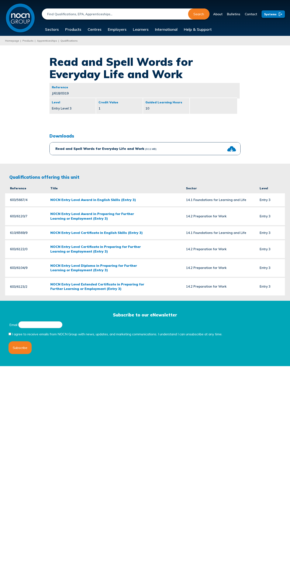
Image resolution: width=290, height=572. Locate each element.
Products (73, 29)
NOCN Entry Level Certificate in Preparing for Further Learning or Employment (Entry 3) (95, 249)
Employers (117, 29)
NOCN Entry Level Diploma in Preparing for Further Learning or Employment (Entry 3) (93, 267)
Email (13, 325)
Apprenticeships (47, 40)
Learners (141, 29)
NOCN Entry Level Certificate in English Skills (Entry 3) (96, 232)
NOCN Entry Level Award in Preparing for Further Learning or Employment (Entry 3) (92, 216)
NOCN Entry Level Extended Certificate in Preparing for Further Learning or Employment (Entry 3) (97, 286)
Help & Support (198, 29)
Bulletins (233, 14)
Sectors (52, 29)
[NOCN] (20, 18)
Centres (94, 29)
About (217, 14)
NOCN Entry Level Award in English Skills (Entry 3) (93, 200)
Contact (251, 14)
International (166, 29)
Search (198, 14)
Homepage (12, 40)
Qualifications (69, 40)
